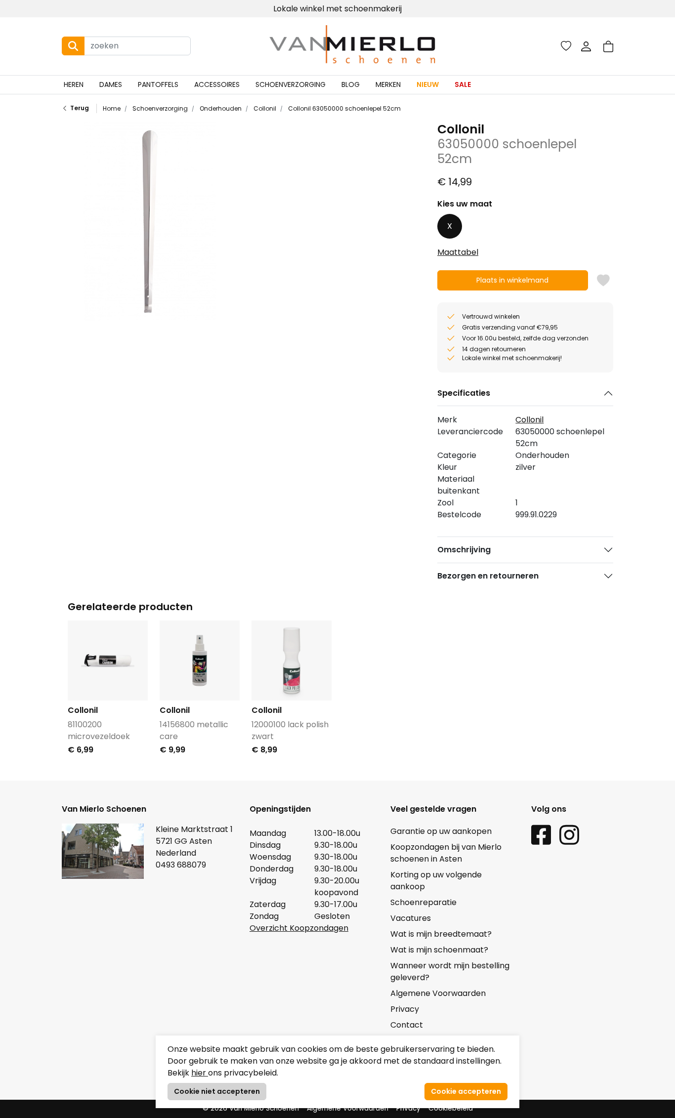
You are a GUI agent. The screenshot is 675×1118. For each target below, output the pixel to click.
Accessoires (217, 84)
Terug (79, 108)
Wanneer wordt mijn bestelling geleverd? (449, 971)
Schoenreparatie (423, 902)
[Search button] (73, 46)
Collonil (264, 108)
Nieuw (428, 84)
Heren (74, 84)
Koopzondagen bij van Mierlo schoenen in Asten (446, 853)
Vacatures (410, 918)
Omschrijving (464, 549)
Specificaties (463, 393)
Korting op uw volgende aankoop (436, 880)
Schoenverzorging (290, 84)
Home (112, 108)
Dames (110, 84)
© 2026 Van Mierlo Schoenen (251, 1108)
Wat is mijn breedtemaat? (441, 934)
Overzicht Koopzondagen (299, 928)
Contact (406, 1025)
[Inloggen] (586, 46)
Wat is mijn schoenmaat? (439, 949)
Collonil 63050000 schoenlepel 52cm (344, 108)
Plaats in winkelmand (512, 282)
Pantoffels (158, 84)
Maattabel (457, 252)
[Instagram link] (569, 834)
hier (199, 1072)
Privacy (404, 1009)
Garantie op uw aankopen (441, 831)
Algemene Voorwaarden (438, 993)
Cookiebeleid (450, 1108)
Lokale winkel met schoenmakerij (337, 8)
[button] (608, 46)
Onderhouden (220, 108)
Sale (463, 84)
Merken (388, 84)
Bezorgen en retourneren (488, 575)
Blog (350, 84)
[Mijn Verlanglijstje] (566, 46)
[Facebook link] (541, 834)
